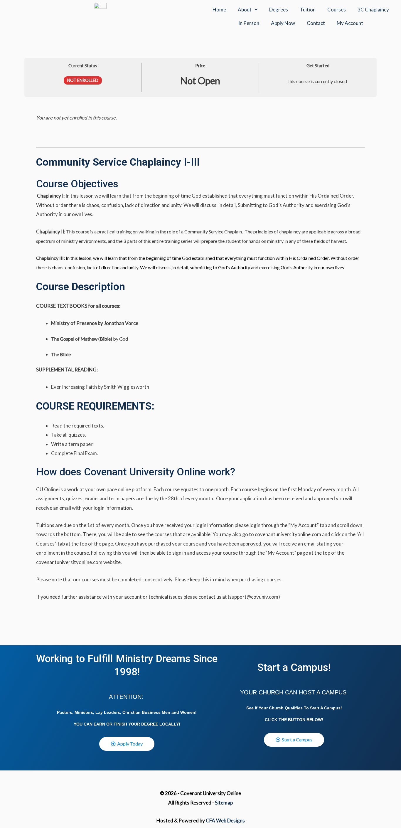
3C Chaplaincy (373, 9)
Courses (336, 9)
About (245, 9)
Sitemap (224, 803)
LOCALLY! (169, 724)
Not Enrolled (82, 80)
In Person (248, 23)
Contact (316, 23)
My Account (350, 23)
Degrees (278, 9)
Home (219, 9)
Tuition (308, 9)
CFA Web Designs (225, 820)
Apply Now (283, 23)
